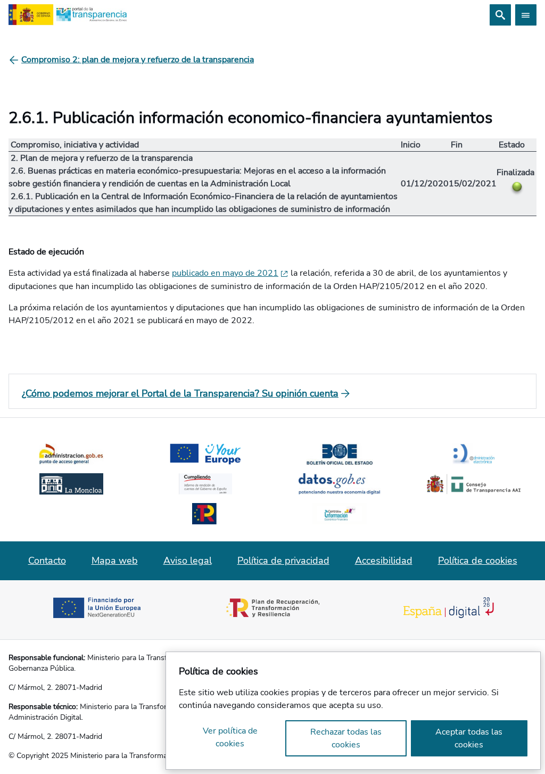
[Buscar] (500, 15)
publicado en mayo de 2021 (225, 273)
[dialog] (353, 711)
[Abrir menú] (525, 15)
